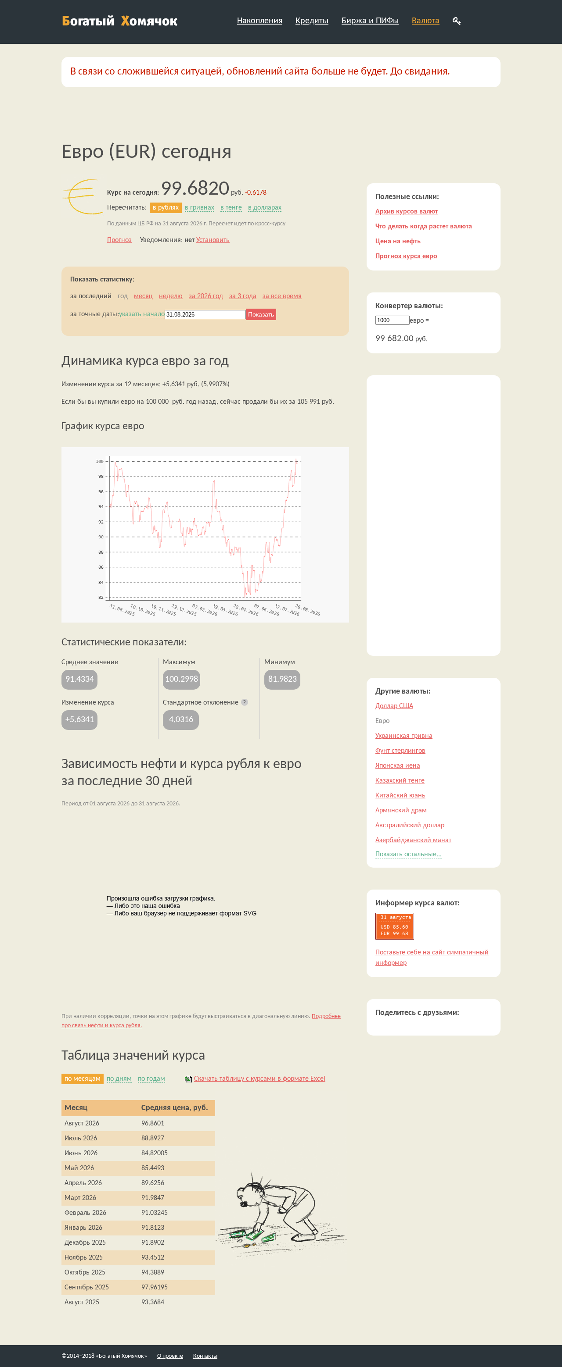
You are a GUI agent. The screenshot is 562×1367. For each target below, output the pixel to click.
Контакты (205, 1356)
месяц (143, 296)
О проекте (170, 1356)
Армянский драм (401, 810)
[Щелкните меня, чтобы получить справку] (245, 702)
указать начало (142, 314)
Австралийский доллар (409, 825)
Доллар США (394, 706)
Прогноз (119, 240)
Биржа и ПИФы (370, 21)
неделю (171, 296)
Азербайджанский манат (413, 840)
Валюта (426, 21)
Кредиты (311, 21)
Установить (213, 240)
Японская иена (397, 765)
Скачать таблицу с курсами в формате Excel (259, 1078)
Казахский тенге (400, 780)
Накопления (259, 21)
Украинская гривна (403, 736)
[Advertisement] (433, 515)
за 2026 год (206, 296)
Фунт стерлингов (400, 751)
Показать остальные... (408, 854)
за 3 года (242, 296)
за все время (282, 296)
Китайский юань (400, 795)
